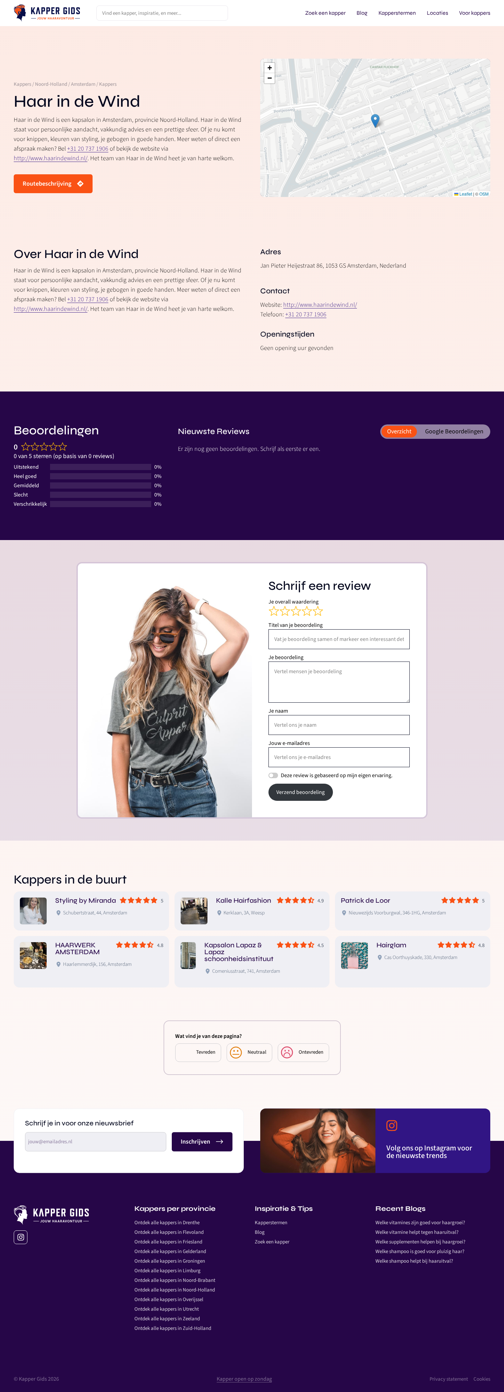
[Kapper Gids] (47, 13)
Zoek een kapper (272, 1241)
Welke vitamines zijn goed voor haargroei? (420, 1222)
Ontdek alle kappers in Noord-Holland (174, 1290)
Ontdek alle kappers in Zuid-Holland (172, 1328)
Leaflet (465, 194)
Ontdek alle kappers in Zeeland (167, 1318)
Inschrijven (195, 1141)
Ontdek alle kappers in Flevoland (169, 1232)
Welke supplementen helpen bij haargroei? (420, 1241)
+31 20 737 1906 (87, 148)
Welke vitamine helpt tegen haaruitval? (416, 1232)
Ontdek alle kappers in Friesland (168, 1241)
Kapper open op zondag (244, 1379)
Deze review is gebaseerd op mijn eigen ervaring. (337, 775)
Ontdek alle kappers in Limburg (167, 1270)
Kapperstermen (271, 1222)
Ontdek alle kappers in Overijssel (168, 1299)
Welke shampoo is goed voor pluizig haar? (419, 1251)
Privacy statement (449, 1379)
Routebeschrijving (47, 183)
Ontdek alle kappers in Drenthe (167, 1222)
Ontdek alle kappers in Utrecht (166, 1309)
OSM (484, 194)
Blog (260, 1232)
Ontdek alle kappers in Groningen (169, 1261)
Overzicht (399, 431)
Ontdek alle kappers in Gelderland (170, 1251)
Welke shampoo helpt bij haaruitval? (414, 1261)
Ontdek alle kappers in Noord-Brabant (174, 1280)
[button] (375, 121)
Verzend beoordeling (300, 792)
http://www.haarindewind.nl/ (50, 158)
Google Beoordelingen (454, 431)
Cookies (481, 1379)
